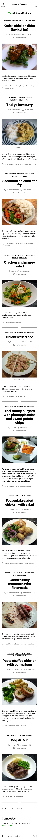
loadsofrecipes (16, 34)
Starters (23, 257)
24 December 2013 (25, 509)
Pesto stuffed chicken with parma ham (19, 663)
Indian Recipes (9, 88)
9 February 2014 (25, 427)
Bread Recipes (9, 644)
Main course (30, 21)
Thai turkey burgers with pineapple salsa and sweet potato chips (19, 417)
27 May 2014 (29, 342)
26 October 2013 (29, 669)
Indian (21, 21)
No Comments (21, 37)
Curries (15, 21)
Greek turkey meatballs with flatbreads (19, 584)
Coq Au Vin (19, 740)
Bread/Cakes (10, 573)
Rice (25, 176)
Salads (15, 257)
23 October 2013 (25, 745)
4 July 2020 (29, 34)
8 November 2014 (29, 190)
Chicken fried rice (19, 337)
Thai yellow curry (19, 105)
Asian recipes (12, 98)
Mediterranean (19, 575)
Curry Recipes (21, 86)
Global (14, 255)
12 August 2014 (25, 271)
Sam (14, 427)
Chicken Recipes (10, 86)
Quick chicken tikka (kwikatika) (19, 28)
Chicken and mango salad (19, 264)
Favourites (29, 86)
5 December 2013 (29, 593)
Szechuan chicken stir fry (19, 183)
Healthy (7, 246)
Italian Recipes (29, 563)
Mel (14, 271)
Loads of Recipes (19, 4)
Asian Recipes (9, 164)
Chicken (7, 21)
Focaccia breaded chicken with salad (19, 502)
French (18, 735)
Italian (18, 496)
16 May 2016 (29, 110)
